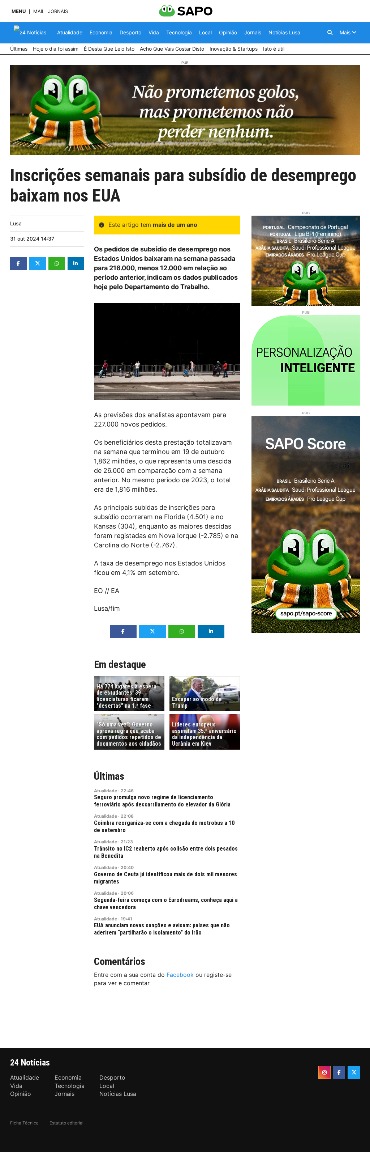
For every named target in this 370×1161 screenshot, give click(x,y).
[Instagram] (324, 1072)
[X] (354, 1072)
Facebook (180, 974)
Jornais (58, 11)
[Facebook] (339, 1072)
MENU (19, 11)
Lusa (16, 223)
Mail (38, 11)
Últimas (109, 776)
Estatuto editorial (66, 1123)
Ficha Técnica (24, 1123)
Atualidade (105, 790)
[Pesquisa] (330, 32)
